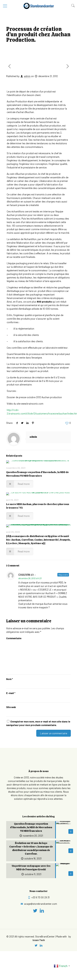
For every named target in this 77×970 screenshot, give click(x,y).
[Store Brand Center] (38, 5)
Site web (11, 707)
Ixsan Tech (39, 940)
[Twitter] (35, 910)
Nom (9, 679)
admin (27, 76)
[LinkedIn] (42, 910)
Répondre (63, 575)
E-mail (10, 693)
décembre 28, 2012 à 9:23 (29, 578)
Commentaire (13, 638)
